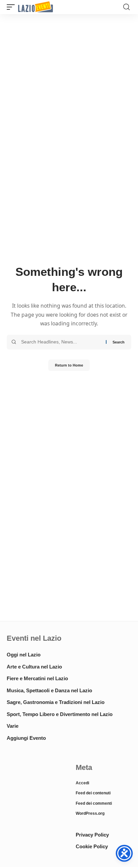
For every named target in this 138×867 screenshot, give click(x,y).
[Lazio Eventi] (35, 7)
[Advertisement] (34, 785)
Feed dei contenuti (93, 793)
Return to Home (69, 365)
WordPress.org (90, 813)
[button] (12, 7)
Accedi (82, 783)
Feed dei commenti (94, 803)
